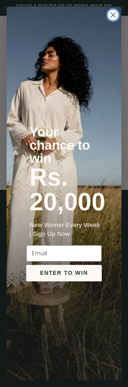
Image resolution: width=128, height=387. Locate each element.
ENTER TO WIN (64, 273)
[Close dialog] (113, 15)
